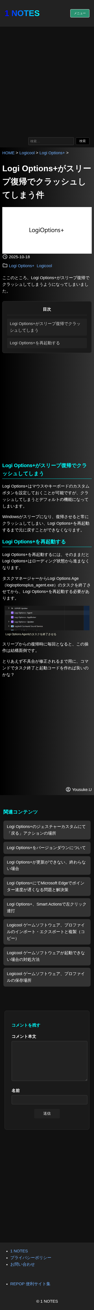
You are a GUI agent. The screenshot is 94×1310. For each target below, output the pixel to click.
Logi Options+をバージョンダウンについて (46, 847)
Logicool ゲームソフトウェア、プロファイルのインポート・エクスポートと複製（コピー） (46, 932)
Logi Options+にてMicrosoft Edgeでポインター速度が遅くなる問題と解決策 (45, 886)
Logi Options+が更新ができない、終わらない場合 (46, 865)
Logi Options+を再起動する (35, 343)
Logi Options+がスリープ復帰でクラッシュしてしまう (45, 327)
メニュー (80, 13)
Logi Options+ (52, 153)
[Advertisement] (47, 81)
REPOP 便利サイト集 (30, 1284)
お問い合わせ (22, 1264)
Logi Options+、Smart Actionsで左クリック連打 (46, 907)
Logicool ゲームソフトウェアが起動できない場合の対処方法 (46, 956)
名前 (16, 1090)
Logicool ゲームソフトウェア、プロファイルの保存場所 (46, 977)
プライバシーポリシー (30, 1257)
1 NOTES (22, 13)
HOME (8, 153)
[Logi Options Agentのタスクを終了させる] (47, 629)
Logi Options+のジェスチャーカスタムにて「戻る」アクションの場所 (46, 830)
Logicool (27, 153)
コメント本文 (24, 1036)
